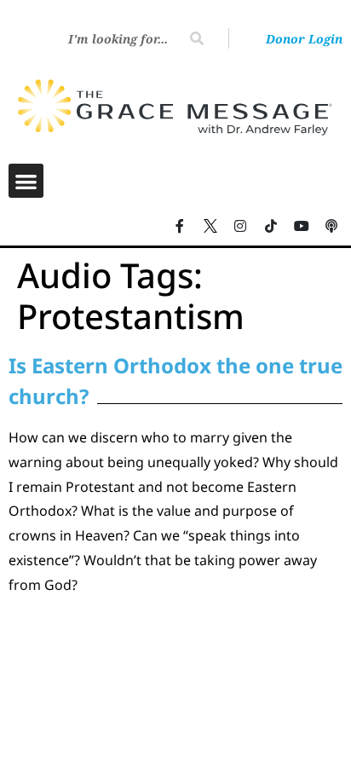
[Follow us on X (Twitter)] (210, 226)
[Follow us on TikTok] (271, 226)
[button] (26, 181)
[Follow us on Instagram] (241, 226)
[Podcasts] (331, 226)
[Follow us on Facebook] (180, 226)
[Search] (197, 38)
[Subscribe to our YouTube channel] (302, 226)
